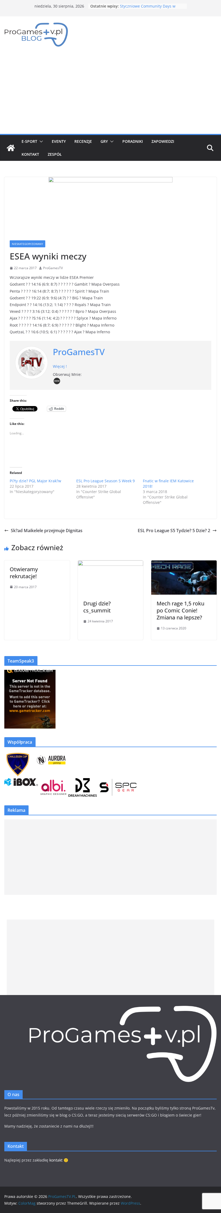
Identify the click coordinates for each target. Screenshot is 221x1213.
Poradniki (132, 141)
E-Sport (29, 141)
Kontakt (30, 154)
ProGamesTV (53, 268)
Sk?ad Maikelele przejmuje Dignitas (46, 530)
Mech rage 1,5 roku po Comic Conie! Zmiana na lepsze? (180, 610)
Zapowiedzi (162, 141)
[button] (40, 141)
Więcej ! (60, 366)
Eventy (59, 141)
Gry (104, 141)
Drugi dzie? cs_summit (97, 607)
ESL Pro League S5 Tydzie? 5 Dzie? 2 (174, 530)
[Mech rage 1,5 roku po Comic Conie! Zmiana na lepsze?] (184, 564)
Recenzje (83, 141)
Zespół (55, 154)
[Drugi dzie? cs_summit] (110, 564)
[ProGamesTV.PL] (10, 147)
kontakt (56, 1160)
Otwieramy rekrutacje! (24, 573)
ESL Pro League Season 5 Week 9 (105, 480)
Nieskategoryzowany (27, 244)
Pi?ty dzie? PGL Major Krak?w (35, 480)
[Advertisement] (110, 93)
